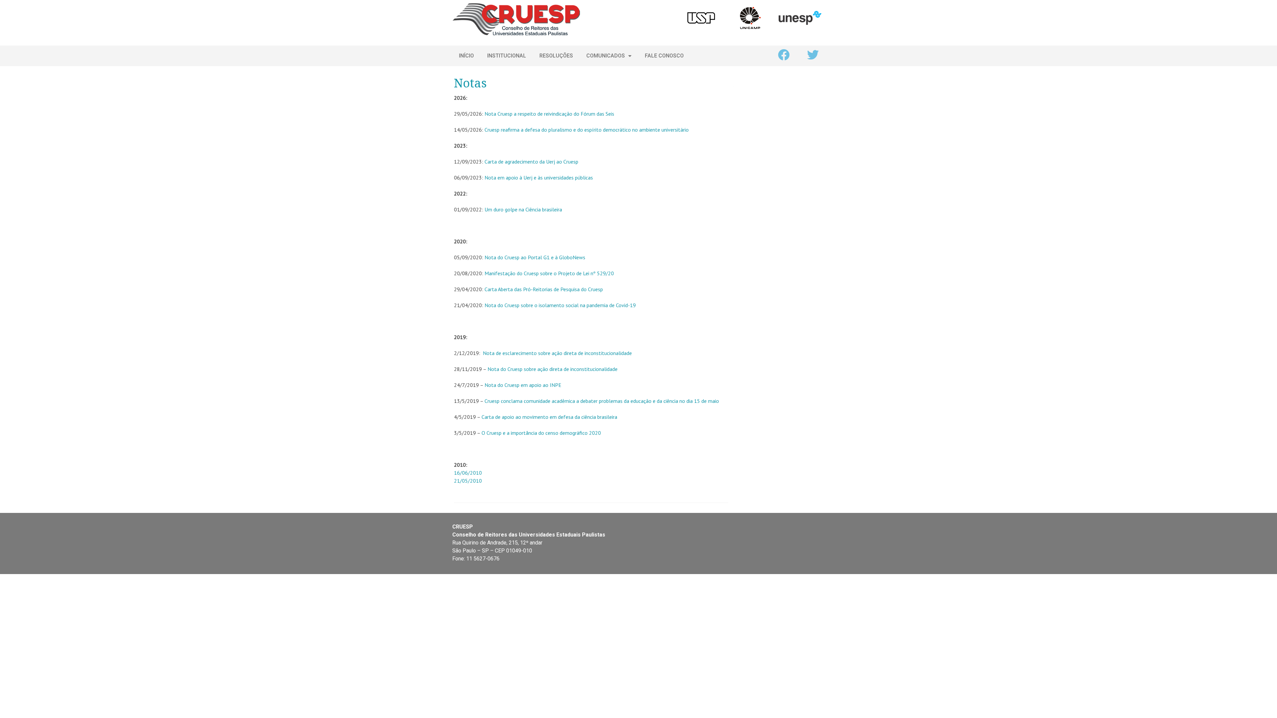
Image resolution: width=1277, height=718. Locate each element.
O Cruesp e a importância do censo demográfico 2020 (541, 432)
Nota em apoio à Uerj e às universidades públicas (539, 177)
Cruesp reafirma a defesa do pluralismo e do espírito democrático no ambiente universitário (587, 129)
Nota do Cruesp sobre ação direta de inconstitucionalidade (553, 369)
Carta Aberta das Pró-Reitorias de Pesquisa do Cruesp (544, 289)
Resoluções (556, 56)
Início (466, 56)
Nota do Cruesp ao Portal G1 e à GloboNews (535, 257)
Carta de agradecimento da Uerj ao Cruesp (531, 161)
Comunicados (605, 56)
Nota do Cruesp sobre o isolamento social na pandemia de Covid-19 (560, 305)
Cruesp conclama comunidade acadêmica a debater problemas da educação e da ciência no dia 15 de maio (602, 401)
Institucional (506, 56)
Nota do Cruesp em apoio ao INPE (523, 385)
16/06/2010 (468, 472)
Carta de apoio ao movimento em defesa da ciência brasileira (549, 417)
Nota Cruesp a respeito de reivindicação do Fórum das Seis (549, 113)
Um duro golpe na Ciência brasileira (523, 209)
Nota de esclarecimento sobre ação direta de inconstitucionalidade (557, 353)
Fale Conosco (664, 56)
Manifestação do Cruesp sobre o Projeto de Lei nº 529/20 (549, 273)
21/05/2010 (468, 480)
